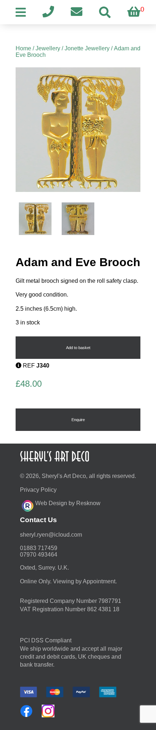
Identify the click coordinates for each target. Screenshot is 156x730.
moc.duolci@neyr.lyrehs (51, 535)
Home (23, 48)
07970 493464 (38, 554)
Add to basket (78, 347)
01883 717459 (38, 548)
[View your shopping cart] (133, 12)
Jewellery (48, 48)
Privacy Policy (38, 490)
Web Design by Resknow (67, 503)
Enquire (78, 420)
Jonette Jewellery (87, 48)
